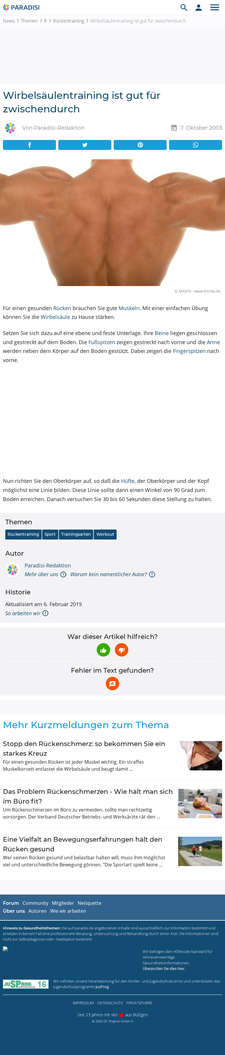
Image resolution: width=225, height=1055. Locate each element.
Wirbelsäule (55, 316)
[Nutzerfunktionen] (198, 7)
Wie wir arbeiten (68, 911)
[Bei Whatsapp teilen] (195, 145)
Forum (11, 903)
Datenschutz (110, 1002)
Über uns (14, 911)
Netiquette (89, 903)
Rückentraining (68, 21)
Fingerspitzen (189, 350)
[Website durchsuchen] (184, 7)
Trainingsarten (76, 534)
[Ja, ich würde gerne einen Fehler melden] (112, 683)
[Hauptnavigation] (214, 7)
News (9, 21)
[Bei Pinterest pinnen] (140, 145)
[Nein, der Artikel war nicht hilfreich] (121, 650)
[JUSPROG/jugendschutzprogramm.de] (26, 984)
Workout (105, 534)
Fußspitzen (101, 342)
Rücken (62, 308)
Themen (29, 21)
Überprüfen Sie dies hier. (164, 968)
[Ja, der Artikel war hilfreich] (103, 650)
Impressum (83, 1002)
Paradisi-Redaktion (48, 565)
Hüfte (127, 480)
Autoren (37, 911)
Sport (50, 534)
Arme (213, 342)
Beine (162, 333)
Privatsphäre (139, 1002)
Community (35, 903)
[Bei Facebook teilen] (29, 145)
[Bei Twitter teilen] (84, 145)
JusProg (102, 986)
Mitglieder (63, 903)
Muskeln (129, 308)
